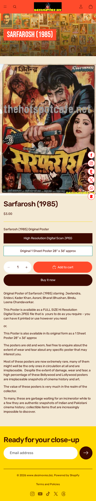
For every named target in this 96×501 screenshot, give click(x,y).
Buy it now (48, 280)
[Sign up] (85, 452)
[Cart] (91, 7)
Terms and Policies (48, 484)
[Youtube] (40, 494)
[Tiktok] (48, 494)
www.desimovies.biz (40, 475)
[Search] (15, 7)
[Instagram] (32, 494)
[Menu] (5, 7)
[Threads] (63, 494)
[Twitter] (55, 494)
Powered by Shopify (66, 475)
